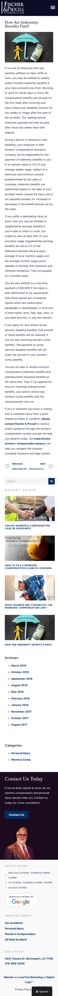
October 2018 (20, 672)
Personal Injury (20, 753)
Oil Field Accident (16, 939)
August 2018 (19, 685)
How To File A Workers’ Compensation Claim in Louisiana (28, 566)
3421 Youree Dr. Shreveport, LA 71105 (29, 958)
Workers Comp (20, 759)
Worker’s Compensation (20, 934)
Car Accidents (14, 923)
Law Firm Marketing (31, 977)
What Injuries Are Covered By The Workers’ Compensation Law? (29, 606)
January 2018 (20, 705)
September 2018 (22, 678)
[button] (52, 7)
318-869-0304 (15, 963)
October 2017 (20, 718)
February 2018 (20, 698)
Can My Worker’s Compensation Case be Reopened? (27, 527)
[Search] (51, 481)
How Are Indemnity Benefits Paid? (28, 644)
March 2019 (18, 665)
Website (9, 977)
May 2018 (17, 691)
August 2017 (19, 724)
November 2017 (21, 711)
